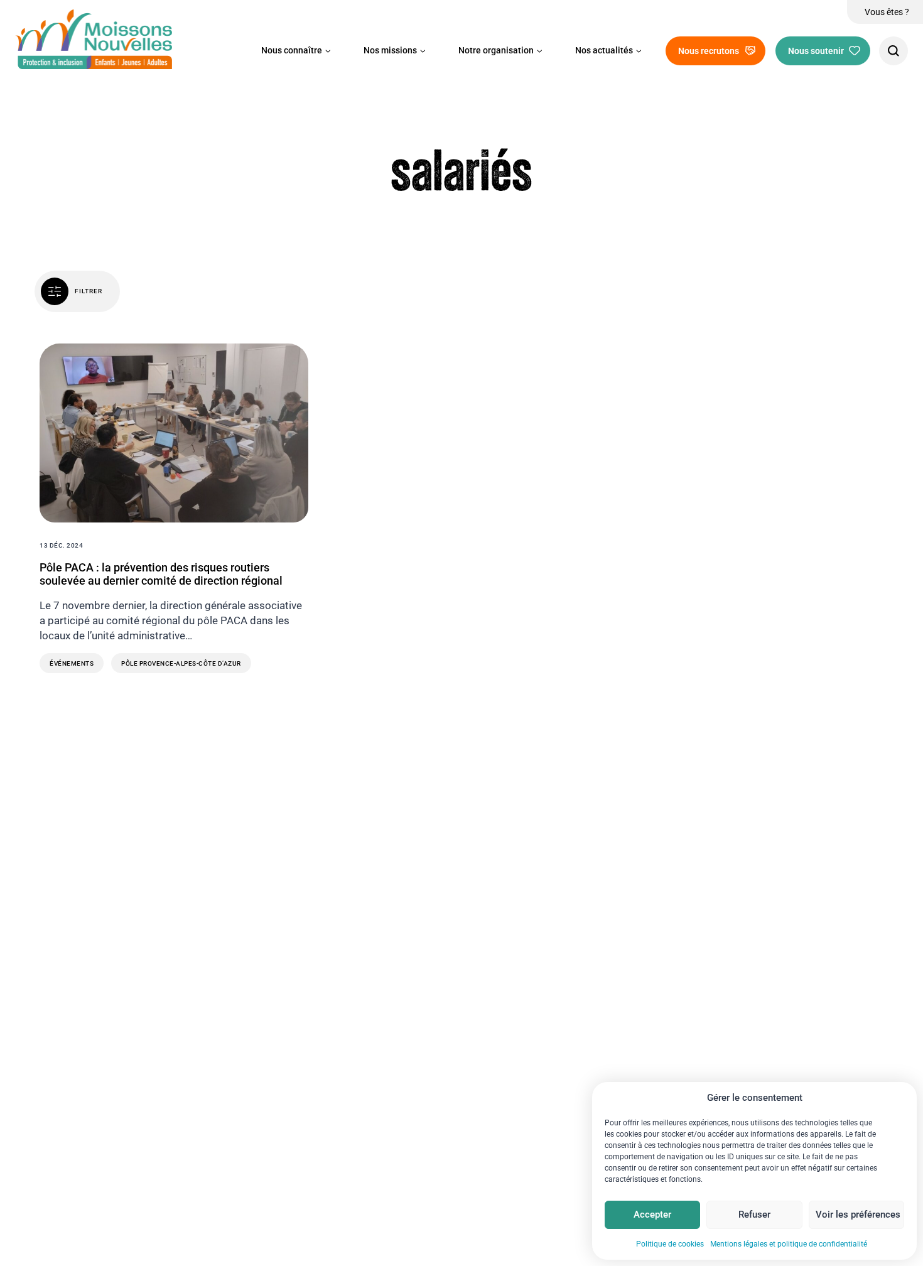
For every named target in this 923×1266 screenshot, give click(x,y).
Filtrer (88, 291)
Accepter (652, 1214)
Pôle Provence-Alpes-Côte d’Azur (181, 663)
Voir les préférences (858, 1214)
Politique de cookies (670, 1244)
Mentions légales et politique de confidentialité (788, 1244)
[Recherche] (893, 50)
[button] (296, 50)
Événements (72, 663)
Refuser (754, 1214)
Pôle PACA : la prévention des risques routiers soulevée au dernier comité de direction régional (161, 574)
